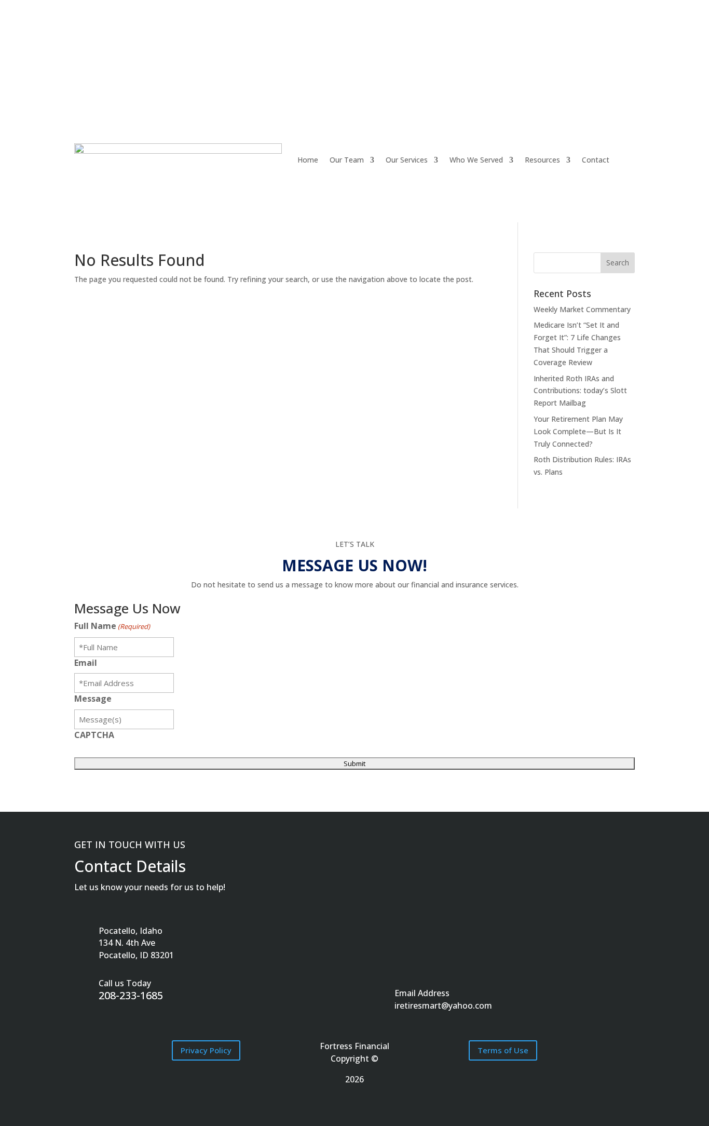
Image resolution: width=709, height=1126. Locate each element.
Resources (542, 160)
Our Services (407, 160)
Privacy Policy (206, 1050)
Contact (595, 160)
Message (93, 698)
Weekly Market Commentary (582, 309)
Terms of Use (503, 1050)
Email (85, 662)
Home (307, 160)
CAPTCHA (94, 735)
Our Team (347, 160)
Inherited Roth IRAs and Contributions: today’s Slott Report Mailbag (580, 390)
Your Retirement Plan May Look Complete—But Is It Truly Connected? (578, 431)
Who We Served (476, 160)
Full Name (112, 626)
